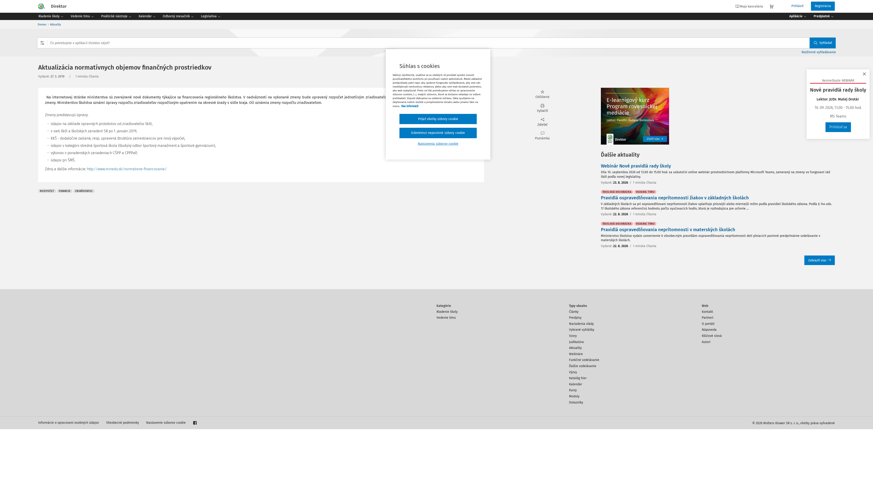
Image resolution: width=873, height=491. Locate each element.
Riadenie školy (447, 312)
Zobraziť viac (817, 260)
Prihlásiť (797, 6)
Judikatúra (576, 342)
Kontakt (707, 312)
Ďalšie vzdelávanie (582, 366)
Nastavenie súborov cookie (166, 423)
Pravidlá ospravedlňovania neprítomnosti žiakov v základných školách (675, 197)
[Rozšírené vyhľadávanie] (42, 43)
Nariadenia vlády (581, 324)
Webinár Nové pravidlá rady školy (636, 166)
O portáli (708, 324)
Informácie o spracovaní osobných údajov (68, 423)
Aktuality (55, 24)
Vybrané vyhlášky (581, 330)
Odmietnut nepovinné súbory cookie (438, 133)
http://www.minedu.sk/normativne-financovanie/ (127, 169)
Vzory (573, 336)
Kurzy (573, 390)
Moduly (574, 396)
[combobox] (436, 43)
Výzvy (573, 372)
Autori (706, 342)
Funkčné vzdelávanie (584, 360)
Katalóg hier (578, 378)
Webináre (576, 354)
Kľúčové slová (712, 336)
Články (574, 312)
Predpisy (575, 318)
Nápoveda (709, 330)
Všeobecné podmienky (122, 423)
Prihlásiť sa (838, 127)
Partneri (707, 318)
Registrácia (823, 6)
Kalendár (575, 384)
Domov (42, 24)
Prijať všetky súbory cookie (438, 119)
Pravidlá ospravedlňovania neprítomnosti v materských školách (668, 229)
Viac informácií (409, 106)
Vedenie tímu (446, 318)
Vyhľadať (825, 43)
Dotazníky (576, 402)
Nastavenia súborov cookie (438, 144)
